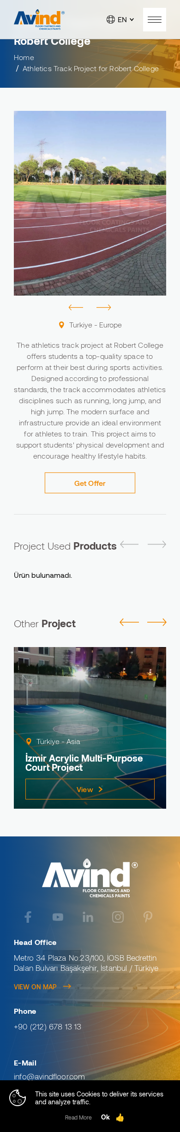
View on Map (35, 987)
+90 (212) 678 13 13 (48, 1026)
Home (24, 57)
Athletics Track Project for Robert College (91, 68)
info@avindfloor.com (49, 1076)
